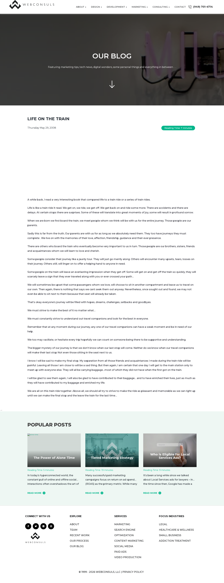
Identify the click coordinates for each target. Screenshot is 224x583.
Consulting (160, 6)
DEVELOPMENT (116, 6)
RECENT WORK (80, 535)
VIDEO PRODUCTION (127, 557)
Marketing (139, 6)
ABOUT (74, 524)
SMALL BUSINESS (170, 535)
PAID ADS (120, 551)
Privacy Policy (133, 571)
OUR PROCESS (79, 540)
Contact (180, 6)
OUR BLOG (77, 546)
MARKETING (122, 524)
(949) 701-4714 (203, 6)
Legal (163, 524)
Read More (34, 493)
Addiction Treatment (175, 540)
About (80, 6)
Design (96, 6)
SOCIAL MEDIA (123, 546)
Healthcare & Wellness (176, 529)
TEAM (73, 529)
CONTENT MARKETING (129, 540)
